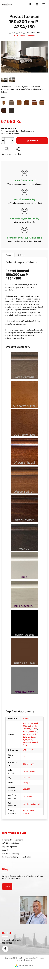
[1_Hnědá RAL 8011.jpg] (24, 651)
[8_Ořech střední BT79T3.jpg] (24, 451)
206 (32, 764)
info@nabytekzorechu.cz (13, 940)
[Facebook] (5, 949)
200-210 (26, 764)
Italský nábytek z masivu (12, 840)
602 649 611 (7, 943)
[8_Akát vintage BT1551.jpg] (24, 365)
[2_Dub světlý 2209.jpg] (24, 394)
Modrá (25, 734)
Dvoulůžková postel (31, 804)
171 (32, 750)
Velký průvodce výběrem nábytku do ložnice (22, 876)
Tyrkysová (27, 739)
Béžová (26, 726)
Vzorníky (6, 850)
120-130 (26, 756)
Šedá (33, 737)
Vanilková (27, 742)
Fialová (34, 728)
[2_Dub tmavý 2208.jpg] (24, 422)
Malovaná (33, 731)
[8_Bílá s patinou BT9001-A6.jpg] (24, 594)
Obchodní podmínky (10, 853)
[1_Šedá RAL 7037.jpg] (24, 680)
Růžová (32, 734)
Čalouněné (27, 796)
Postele (26, 718)
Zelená (35, 742)
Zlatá (25, 745)
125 (32, 756)
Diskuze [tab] (21, 255)
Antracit (26, 723)
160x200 (26, 789)
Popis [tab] (8, 255)
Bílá (31, 726)
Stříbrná (26, 737)
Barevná (34, 723)
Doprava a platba (9, 846)
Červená (26, 728)
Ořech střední (29, 771)
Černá (37, 726)
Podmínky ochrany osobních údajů (16, 857)
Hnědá (25, 731)
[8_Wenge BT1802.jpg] (24, 537)
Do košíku (34, 140)
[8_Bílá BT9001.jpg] (24, 565)
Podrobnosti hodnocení (24, 36)
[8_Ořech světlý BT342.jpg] (24, 480)
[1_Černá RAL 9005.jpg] (24, 622)
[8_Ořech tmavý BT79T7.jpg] (24, 508)
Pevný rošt (27, 782)
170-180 (26, 750)
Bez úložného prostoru (29, 812)
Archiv (7, 886)
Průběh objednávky (10, 843)
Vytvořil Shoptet (26, 965)
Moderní (26, 778)
